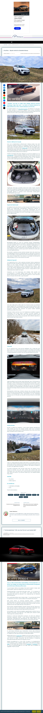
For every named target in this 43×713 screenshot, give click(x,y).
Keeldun (34, 711)
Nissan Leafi (24, 147)
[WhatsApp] (4, 98)
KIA (24, 53)
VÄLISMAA (8, 534)
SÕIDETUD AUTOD (27, 53)
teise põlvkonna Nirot (23, 108)
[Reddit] (4, 95)
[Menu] (11, 42)
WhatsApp (17, 494)
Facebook (22, 494)
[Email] (4, 93)
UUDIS (6, 534)
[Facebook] (4, 85)
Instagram (10, 494)
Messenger (28, 494)
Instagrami (35, 643)
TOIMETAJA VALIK (32, 53)
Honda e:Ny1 (19, 635)
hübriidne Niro (10, 155)
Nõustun (38, 711)
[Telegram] (4, 105)
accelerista (6, 533)
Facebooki (29, 643)
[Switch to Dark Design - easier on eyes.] (30, 36)
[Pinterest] (4, 103)
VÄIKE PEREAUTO (37, 53)
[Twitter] (4, 88)
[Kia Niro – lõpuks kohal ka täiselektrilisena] (21, 82)
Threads (34, 494)
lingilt (8, 643)
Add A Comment (21, 520)
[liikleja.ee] (20, 36)
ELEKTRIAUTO (22, 53)
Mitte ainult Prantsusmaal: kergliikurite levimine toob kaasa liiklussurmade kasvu (30, 505)
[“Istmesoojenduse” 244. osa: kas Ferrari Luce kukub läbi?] (21, 561)
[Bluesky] (4, 100)
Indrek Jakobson (6, 53)
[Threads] (4, 108)
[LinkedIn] (4, 90)
